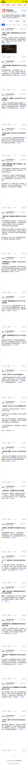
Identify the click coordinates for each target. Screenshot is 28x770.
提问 (10, 24)
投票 (14, 24)
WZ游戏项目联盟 (17, 760)
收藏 (9, 57)
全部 (3, 24)
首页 (3, 5)
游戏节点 (20, 5)
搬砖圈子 (8, 5)
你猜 (18, 24)
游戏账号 (14, 5)
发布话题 (24, 10)
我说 (7, 24)
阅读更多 (9, 42)
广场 (4, 21)
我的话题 (24, 21)
